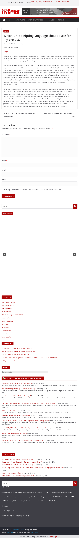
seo (71, 496)
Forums (61, 20)
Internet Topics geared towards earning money (25, 378)
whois (54, 500)
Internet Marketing (35, 20)
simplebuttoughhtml (21, 500)
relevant (62, 497)
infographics (16, 497)
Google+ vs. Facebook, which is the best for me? (59, 114)
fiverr (59, 492)
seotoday (10, 500)
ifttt (12, 497)
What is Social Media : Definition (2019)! (14, 433)
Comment (6, 134)
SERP (14, 500)
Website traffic (6, 337)
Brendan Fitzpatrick (21, 44)
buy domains (14, 492)
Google (5, 52)
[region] (39, 254)
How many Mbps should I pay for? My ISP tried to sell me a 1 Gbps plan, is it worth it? (29, 358)
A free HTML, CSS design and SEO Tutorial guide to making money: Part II (25, 421)
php (48, 497)
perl (45, 497)
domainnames (26, 492)
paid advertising (40, 497)
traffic (51, 501)
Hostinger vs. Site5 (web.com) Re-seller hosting (17, 348)
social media (36, 500)
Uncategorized (6, 331)
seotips (5, 500)
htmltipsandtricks (6, 497)
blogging (7, 492)
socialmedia (30, 500)
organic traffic (31, 497)
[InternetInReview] (4, 20)
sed (68, 497)
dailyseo (20, 492)
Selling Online (6, 311)
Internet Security (7, 308)
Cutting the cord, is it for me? (11, 361)
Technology (5, 327)
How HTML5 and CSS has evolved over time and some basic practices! (24, 440)
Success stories (6, 324)
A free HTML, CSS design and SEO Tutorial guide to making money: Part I (25, 428)
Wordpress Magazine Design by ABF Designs (16, 516)
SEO (9, 20)
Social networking (7, 321)
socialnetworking (44, 500)
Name (4, 161)
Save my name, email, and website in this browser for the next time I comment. (32, 189)
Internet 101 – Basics (8, 302)
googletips (68, 492)
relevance (56, 497)
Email (4, 170)
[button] (4, 254)
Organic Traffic (19, 20)
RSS (66, 497)
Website (4, 179)
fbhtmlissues (55, 492)
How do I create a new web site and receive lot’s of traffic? (19, 114)
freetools (63, 492)
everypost (46, 492)
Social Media (50, 20)
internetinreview (24, 497)
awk (3, 492)
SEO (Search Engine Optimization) (12, 315)
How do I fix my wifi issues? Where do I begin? (16, 354)
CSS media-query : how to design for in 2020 (16, 415)
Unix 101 (6, 31)
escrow (40, 492)
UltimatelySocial (54, 537)
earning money (34, 492)
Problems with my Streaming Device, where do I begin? (19, 351)
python (51, 497)
